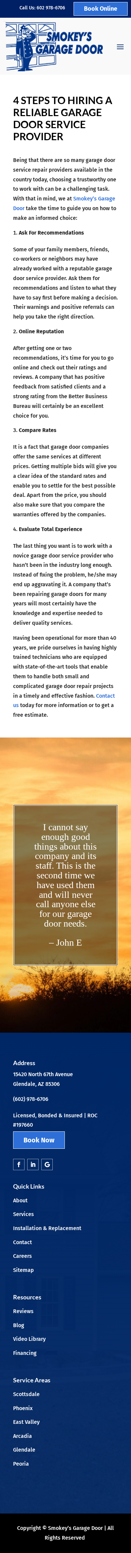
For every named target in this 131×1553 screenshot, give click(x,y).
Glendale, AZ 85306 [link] (36, 1084)
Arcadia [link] (22, 1436)
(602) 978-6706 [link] (30, 1099)
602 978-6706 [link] (51, 8)
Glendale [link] (24, 1450)
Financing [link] (25, 1353)
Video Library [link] (29, 1339)
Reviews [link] (23, 1311)
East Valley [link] (26, 1422)
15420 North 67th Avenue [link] (43, 1074)
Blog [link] (18, 1325)
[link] (53, 46)
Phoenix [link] (23, 1408)
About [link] (20, 1200)
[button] (120, 46)
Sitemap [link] (23, 1270)
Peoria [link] (21, 1464)
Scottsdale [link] (26, 1394)
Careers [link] (22, 1256)
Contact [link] (22, 1242)
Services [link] (23, 1214)
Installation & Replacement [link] (47, 1228)
